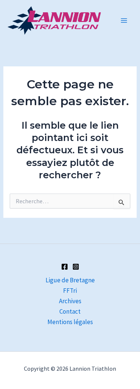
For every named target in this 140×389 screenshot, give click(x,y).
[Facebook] (64, 266)
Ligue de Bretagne (70, 280)
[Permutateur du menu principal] (124, 20)
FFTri (70, 290)
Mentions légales (70, 322)
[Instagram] (75, 266)
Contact (70, 311)
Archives (70, 301)
